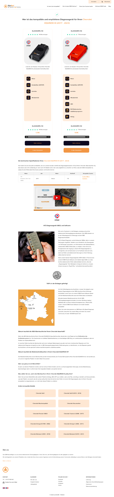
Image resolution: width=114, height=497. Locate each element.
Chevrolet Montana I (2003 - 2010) (40, 434)
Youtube (60, 481)
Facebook (60, 479)
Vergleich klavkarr (34, 482)
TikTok (59, 485)
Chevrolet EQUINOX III (78, 356)
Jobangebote (33, 484)
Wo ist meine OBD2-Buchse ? (70, 6)
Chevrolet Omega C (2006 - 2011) (74, 423)
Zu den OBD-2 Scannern (87, 178)
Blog (109, 6)
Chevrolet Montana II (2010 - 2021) (74, 434)
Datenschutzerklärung (91, 486)
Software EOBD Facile (100, 6)
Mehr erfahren (38, 143)
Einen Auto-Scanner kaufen (86, 6)
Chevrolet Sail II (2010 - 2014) (74, 393)
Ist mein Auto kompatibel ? (53, 6)
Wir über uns (33, 479)
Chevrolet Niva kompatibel (40, 403)
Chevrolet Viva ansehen (73, 403)
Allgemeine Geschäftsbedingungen (94, 482)
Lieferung (88, 479)
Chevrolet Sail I (40, 393)
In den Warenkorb (38, 150)
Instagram (60, 483)
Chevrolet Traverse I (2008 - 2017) (74, 413)
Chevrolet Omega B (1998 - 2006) (40, 423)
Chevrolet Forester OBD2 (40, 413)
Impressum (89, 484)
